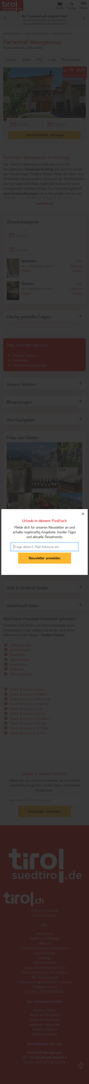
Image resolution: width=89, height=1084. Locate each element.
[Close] (83, 514)
